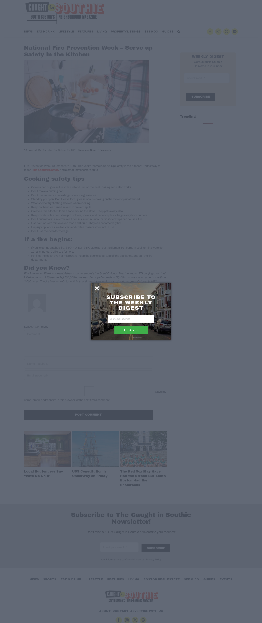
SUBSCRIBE (131, 330)
